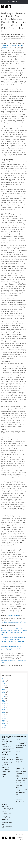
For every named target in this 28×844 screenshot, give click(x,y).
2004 (4, 718)
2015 (3, 698)
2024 (3, 682)
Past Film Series (20, 749)
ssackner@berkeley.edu (8, 660)
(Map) (4, 744)
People (17, 787)
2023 (3, 683)
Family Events (19, 759)
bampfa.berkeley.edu (13, 615)
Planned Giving (7, 809)
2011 (3, 705)
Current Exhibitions (21, 743)
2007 (3, 713)
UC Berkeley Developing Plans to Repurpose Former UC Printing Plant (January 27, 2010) (12, 648)
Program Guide (20, 801)
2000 (4, 725)
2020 (3, 689)
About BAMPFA (20, 768)
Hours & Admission (7, 759)
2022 (3, 685)
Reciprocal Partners (8, 817)
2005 (3, 716)
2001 (3, 723)
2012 (3, 703)
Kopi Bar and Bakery (21, 789)
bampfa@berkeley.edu (8, 748)
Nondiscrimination (7, 826)
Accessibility (5, 767)
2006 (4, 714)
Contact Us (5, 749)
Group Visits (5, 769)
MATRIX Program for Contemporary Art (20, 782)
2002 (3, 722)
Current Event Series (21, 742)
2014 (3, 700)
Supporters (5, 819)
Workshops (19, 761)
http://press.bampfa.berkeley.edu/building (13, 622)
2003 (3, 720)
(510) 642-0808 (6, 746)
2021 (3, 687)
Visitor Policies (6, 771)
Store (3, 776)
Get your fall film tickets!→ (14, 1)
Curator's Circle (7, 813)
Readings (18, 762)
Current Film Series (21, 745)
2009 (4, 709)
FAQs (17, 796)
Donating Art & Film (8, 808)
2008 (4, 711)
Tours (17, 757)
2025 (3, 680)
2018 (3, 692)
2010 (3, 707)
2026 (3, 678)
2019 (3, 691)
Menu (23, 6)
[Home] (7, 6)
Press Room (19, 790)
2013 (3, 702)
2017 (3, 694)
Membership (5, 811)
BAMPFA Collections (21, 778)
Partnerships (19, 799)
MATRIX (18, 776)
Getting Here (5, 765)
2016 (3, 696)
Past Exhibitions (20, 747)
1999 (3, 727)
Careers (18, 797)
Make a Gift (5, 806)
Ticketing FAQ (7, 761)
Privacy (4, 827)
